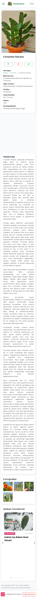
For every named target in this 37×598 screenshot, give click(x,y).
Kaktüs (5, 73)
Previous (3, 540)
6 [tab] (26, 578)
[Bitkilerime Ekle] (8, 64)
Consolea (13, 73)
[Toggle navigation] (3, 3)
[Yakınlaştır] (8, 486)
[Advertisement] (18, 133)
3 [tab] (17, 578)
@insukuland (29, 594)
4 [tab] (20, 578)
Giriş (32, 4)
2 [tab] (14, 578)
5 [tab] (23, 578)
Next (34, 540)
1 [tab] (11, 578)
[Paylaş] (28, 64)
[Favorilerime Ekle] (18, 64)
